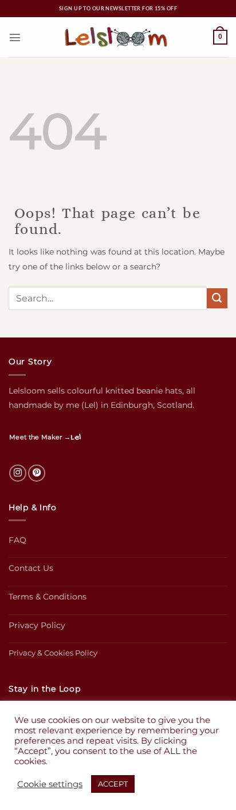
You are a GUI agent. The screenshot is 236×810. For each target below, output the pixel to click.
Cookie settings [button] (49, 784)
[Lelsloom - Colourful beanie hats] (118, 37)
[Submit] (217, 298)
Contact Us (31, 568)
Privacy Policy (37, 625)
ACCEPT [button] (113, 783)
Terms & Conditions (47, 596)
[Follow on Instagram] (17, 473)
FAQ (17, 540)
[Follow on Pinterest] (36, 473)
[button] (15, 37)
